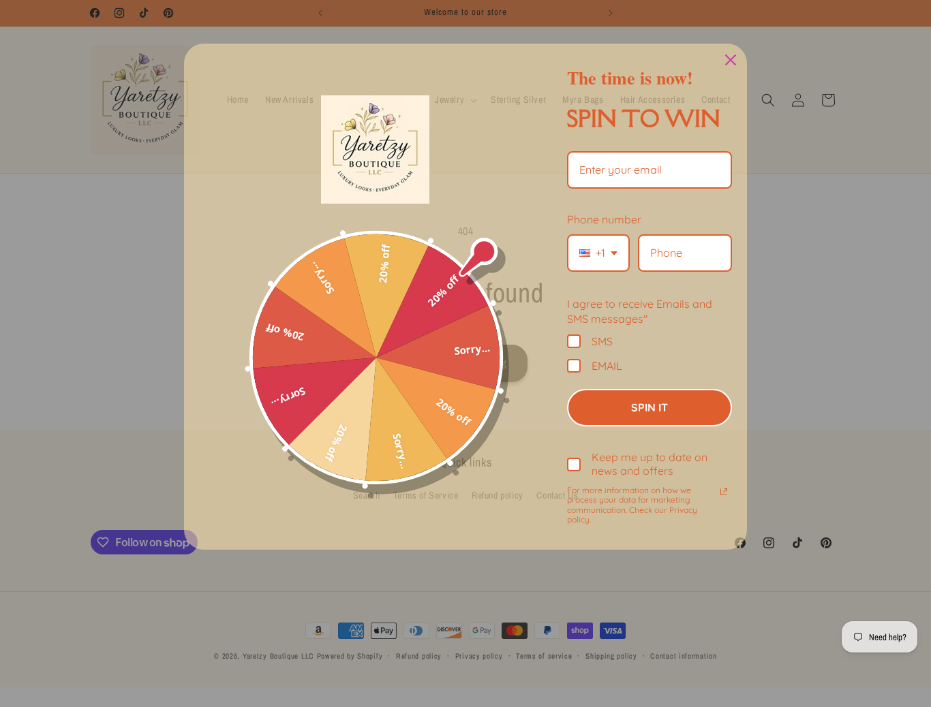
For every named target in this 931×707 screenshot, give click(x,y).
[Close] (730, 60)
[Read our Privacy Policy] (724, 492)
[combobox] (598, 253)
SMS (602, 340)
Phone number (604, 219)
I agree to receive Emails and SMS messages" (639, 311)
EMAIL (607, 365)
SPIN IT (649, 407)
